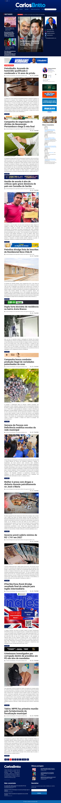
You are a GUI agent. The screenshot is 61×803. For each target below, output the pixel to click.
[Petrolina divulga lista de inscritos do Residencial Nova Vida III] (34, 255)
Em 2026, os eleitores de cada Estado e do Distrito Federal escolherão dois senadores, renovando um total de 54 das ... (30, 48)
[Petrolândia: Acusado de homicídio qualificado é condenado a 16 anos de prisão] (34, 75)
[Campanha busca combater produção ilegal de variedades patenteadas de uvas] (34, 366)
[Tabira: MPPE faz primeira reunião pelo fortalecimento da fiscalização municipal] (34, 715)
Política (21, 38)
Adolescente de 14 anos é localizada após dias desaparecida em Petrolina (50, 130)
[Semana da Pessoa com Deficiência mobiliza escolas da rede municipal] (34, 432)
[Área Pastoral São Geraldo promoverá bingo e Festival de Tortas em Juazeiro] (34, 769)
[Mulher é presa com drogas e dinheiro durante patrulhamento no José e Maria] (34, 490)
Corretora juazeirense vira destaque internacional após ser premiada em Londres (10, 53)
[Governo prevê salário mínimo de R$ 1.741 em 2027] (34, 541)
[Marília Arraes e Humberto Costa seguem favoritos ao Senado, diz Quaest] (34, 778)
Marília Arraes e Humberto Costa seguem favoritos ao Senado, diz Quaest (29, 43)
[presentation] (37, 19)
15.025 (23, 759)
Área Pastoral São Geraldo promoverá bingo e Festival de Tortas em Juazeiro (9, 34)
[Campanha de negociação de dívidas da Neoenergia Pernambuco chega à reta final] (34, 130)
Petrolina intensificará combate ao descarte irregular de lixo (33, 14)
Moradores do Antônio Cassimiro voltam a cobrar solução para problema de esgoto (50, 139)
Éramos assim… (51, 152)
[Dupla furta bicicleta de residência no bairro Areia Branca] (21, 326)
